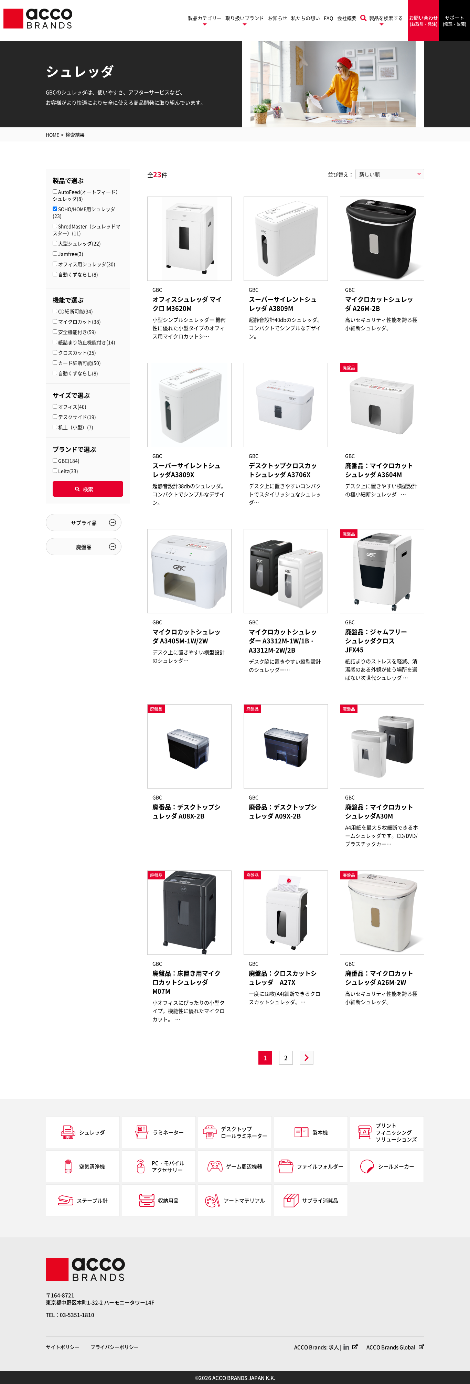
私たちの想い (305, 17)
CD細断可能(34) (75, 311)
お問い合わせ (423, 20)
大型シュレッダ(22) (79, 243)
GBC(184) (68, 460)
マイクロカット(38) (79, 321)
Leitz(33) (68, 470)
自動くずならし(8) (78, 274)
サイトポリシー (62, 1346)
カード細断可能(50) (79, 362)
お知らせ (277, 17)
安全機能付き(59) (77, 331)
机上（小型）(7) (75, 427)
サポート (454, 20)
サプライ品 (84, 522)
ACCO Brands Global (390, 1347)
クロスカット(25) (77, 352)
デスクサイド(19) (77, 416)
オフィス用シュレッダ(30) (86, 264)
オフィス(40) (72, 406)
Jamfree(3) (70, 253)
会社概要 (346, 17)
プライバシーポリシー (114, 1346)
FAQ (328, 17)
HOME (52, 134)
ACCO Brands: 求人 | (317, 1347)
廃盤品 (84, 546)
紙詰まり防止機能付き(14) (86, 342)
